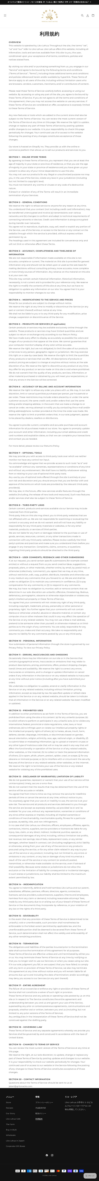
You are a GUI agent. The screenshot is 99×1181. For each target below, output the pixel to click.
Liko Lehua (52, 1175)
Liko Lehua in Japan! (15, 1141)
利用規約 (38, 1119)
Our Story (10, 1113)
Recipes (9, 1108)
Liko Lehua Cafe (13, 1119)
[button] (5, 15)
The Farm (10, 1124)
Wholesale (10, 1135)
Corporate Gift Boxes (15, 1146)
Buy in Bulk (11, 1130)
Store (8, 1102)
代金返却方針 (40, 1108)
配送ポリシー (40, 1113)
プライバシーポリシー (44, 1102)
